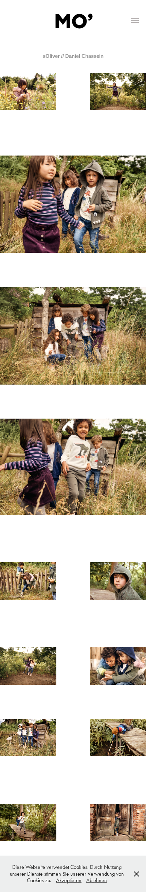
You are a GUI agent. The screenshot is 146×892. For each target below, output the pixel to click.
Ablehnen (96, 880)
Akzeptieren (68, 880)
